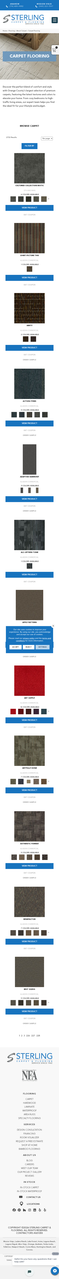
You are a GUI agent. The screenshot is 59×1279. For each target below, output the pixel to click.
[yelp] (40, 1210)
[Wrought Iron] (29, 490)
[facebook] (14, 1210)
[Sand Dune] (37, 490)
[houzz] (24, 1210)
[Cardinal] (29, 680)
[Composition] (36, 199)
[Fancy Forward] (29, 902)
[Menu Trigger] (55, 20)
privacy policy (29, 638)
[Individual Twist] (29, 857)
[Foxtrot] (29, 535)
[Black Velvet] (33, 339)
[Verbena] (36, 711)
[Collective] (28, 199)
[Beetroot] (28, 711)
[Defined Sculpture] (21, 857)
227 (33, 1036)
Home (5, 31)
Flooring (12, 31)
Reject (29, 647)
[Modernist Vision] (28, 781)
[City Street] (44, 415)
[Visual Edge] (29, 826)
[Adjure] (43, 1003)
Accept (15, 647)
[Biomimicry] (29, 168)
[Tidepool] (29, 384)
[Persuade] (36, 1003)
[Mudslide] (29, 238)
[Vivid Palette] (43, 781)
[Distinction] (43, 199)
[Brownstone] (29, 415)
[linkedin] (35, 1210)
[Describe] (28, 1003)
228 (38, 1036)
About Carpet (21, 31)
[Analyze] (20, 1003)
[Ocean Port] (21, 415)
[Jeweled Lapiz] (29, 459)
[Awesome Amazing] (36, 781)
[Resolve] (29, 605)
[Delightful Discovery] (29, 750)
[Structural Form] (44, 857)
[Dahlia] (20, 711)
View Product (29, 208)
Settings (42, 647)
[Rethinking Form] (37, 857)
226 (28, 1036)
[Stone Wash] (43, 711)
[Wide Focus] (20, 933)
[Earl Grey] (37, 415)
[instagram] (29, 1210)
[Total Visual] (28, 933)
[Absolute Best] (36, 933)
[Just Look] (43, 933)
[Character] (20, 199)
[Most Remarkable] (20, 781)
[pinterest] (19, 1210)
